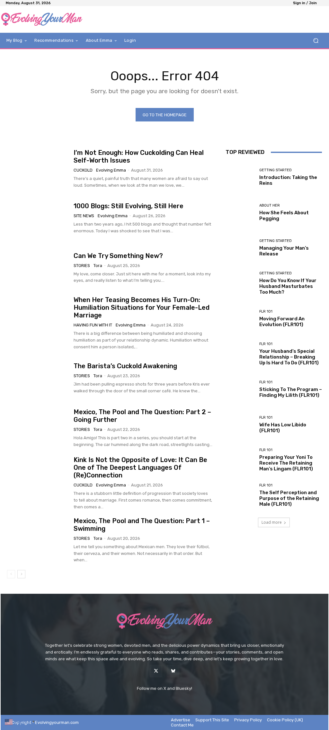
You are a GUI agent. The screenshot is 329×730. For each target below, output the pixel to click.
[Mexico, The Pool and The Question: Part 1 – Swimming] (38, 538)
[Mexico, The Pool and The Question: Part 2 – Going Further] (38, 428)
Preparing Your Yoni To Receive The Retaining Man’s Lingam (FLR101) (286, 463)
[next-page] (21, 574)
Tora (97, 265)
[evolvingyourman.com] (42, 19)
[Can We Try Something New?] (38, 267)
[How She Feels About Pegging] (240, 212)
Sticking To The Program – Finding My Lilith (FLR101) (290, 392)
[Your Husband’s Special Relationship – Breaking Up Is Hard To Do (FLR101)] (240, 353)
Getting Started (275, 170)
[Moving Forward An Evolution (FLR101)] (240, 318)
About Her (269, 205)
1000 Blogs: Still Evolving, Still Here (128, 206)
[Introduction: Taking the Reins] (240, 177)
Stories (82, 265)
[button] (315, 40)
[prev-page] (11, 574)
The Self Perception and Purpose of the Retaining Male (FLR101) (289, 498)
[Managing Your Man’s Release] (240, 247)
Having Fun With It (93, 325)
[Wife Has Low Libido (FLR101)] (240, 424)
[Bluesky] (173, 671)
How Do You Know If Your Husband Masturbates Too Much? (287, 286)
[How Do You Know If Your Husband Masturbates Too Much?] (240, 283)
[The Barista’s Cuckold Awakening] (38, 378)
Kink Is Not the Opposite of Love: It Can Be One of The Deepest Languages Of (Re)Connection (140, 467)
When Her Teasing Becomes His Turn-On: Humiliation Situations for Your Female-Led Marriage (141, 307)
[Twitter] (156, 671)
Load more (272, 522)
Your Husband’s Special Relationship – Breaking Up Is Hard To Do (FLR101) (289, 357)
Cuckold (83, 170)
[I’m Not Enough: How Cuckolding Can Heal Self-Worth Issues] (38, 168)
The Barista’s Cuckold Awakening (125, 366)
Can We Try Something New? (118, 256)
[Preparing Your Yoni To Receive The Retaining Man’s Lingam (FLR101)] (240, 459)
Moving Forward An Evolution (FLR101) (282, 321)
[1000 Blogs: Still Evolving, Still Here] (38, 218)
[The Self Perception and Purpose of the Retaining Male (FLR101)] (240, 495)
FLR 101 (265, 311)
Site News (84, 216)
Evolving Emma (111, 170)
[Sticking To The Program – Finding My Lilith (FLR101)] (240, 389)
